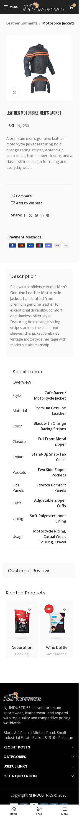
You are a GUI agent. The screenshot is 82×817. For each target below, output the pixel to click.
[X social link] (30, 215)
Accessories (57, 654)
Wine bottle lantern (56, 650)
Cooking (22, 654)
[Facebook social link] (25, 215)
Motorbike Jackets (58, 23)
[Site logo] (43, 6)
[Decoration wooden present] (22, 623)
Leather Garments (21, 23)
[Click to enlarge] (15, 93)
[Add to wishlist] (30, 609)
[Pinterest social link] (36, 215)
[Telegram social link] (48, 215)
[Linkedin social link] (42, 215)
